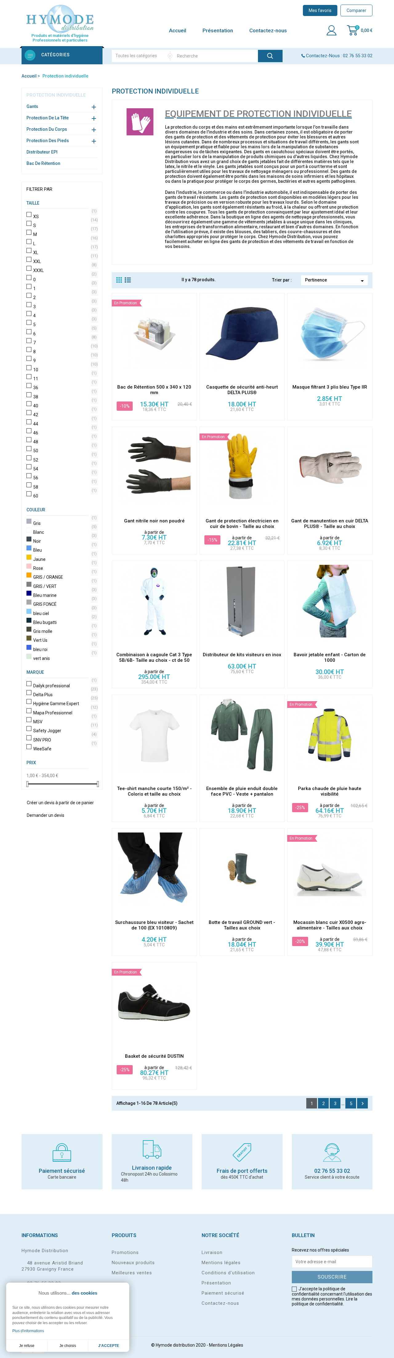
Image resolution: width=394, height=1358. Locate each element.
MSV (64, 721)
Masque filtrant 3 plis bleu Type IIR (329, 387)
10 (64, 369)
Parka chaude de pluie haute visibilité (329, 791)
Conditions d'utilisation (228, 1273)
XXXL (64, 270)
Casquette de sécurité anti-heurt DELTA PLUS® (242, 389)
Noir (64, 541)
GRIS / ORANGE (64, 577)
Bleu (64, 550)
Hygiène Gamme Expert (64, 703)
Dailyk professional (64, 685)
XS (64, 216)
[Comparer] (192, 349)
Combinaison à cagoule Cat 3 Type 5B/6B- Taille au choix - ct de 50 (154, 657)
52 (64, 459)
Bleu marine (64, 595)
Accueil (177, 30)
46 (64, 432)
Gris (64, 523)
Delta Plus (64, 694)
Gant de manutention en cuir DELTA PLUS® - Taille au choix (329, 523)
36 (64, 387)
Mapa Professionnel (64, 712)
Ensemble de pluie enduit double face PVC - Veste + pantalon (242, 791)
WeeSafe (64, 748)
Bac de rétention (43, 163)
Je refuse (26, 1346)
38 (64, 396)
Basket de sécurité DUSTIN (154, 1056)
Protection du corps (46, 129)
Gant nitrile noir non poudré (154, 521)
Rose (64, 568)
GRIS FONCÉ (64, 604)
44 (64, 423)
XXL (64, 261)
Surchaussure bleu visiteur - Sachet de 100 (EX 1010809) (154, 925)
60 (64, 495)
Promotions (125, 1252)
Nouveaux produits (133, 1262)
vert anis (64, 658)
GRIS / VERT (64, 586)
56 (64, 477)
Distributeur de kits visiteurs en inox (242, 654)
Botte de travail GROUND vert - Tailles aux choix (242, 925)
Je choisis (67, 1346)
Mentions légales (221, 1262)
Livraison (212, 1252)
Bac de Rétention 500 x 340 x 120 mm (154, 389)
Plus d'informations (28, 1331)
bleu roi (64, 649)
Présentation (218, 30)
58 (64, 487)
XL (64, 252)
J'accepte (108, 1346)
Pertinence (335, 281)
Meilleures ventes (132, 1273)
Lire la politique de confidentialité (324, 1301)
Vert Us (64, 640)
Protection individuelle (56, 95)
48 (64, 441)
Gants (32, 106)
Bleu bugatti (64, 622)
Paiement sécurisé (223, 1293)
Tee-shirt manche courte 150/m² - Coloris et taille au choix (154, 791)
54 (64, 468)
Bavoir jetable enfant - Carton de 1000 (330, 657)
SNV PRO (64, 739)
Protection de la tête (47, 117)
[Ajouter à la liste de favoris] (192, 375)
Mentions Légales (226, 1345)
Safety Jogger (64, 730)
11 (64, 378)
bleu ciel (64, 613)
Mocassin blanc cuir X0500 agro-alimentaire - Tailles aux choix (329, 925)
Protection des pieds (47, 140)
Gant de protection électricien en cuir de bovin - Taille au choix (242, 523)
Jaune (64, 559)
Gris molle (64, 631)
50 (64, 450)
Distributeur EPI (42, 152)
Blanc (64, 532)
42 (64, 414)
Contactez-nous (268, 30)
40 (64, 405)
